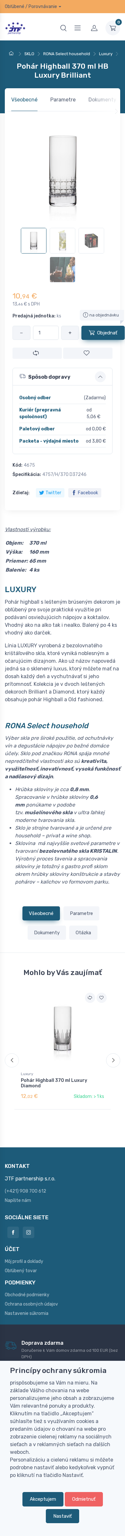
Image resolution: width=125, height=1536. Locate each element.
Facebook (88, 493)
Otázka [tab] (83, 933)
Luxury (27, 1074)
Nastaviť (62, 1516)
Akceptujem (43, 1499)
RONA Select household (46, 725)
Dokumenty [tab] (102, 100)
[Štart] (12, 53)
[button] (62, 376)
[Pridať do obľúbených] (88, 353)
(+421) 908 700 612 (25, 1191)
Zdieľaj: (21, 493)
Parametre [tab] (63, 100)
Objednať (107, 333)
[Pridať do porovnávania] (37, 353)
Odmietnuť (84, 1499)
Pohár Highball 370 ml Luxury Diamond (54, 1083)
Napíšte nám (18, 1200)
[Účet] (94, 28)
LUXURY (21, 589)
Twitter (53, 493)
